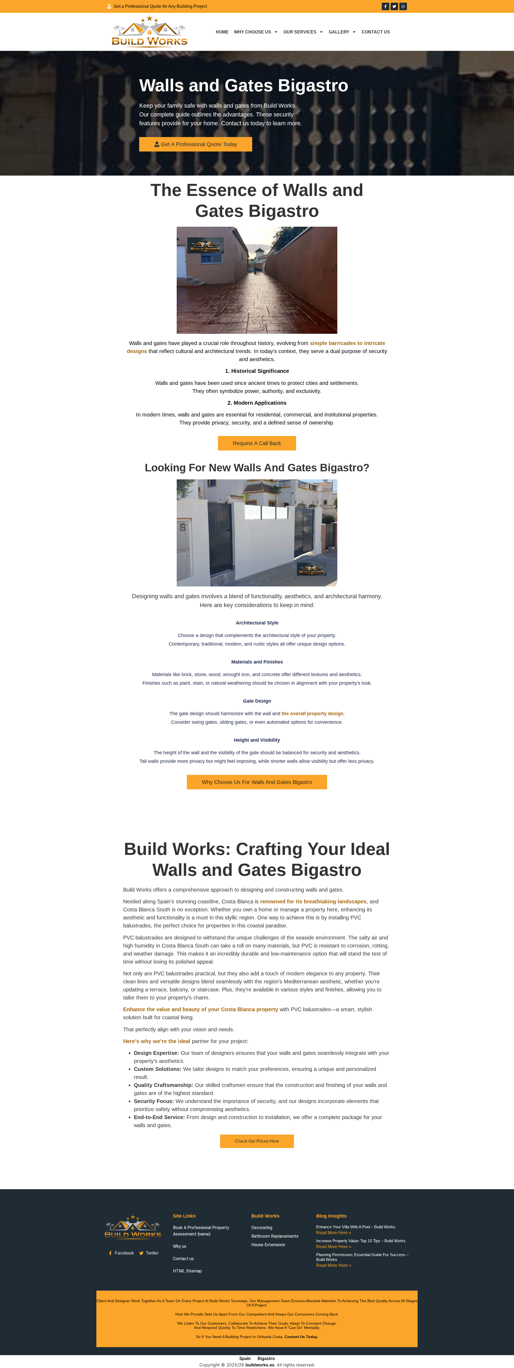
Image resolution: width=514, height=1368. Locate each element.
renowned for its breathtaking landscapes (313, 901)
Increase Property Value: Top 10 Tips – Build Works (361, 1240)
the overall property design (312, 713)
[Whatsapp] (403, 6)
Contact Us (376, 32)
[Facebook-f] (385, 6)
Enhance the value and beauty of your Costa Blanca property (200, 1009)
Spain (245, 1358)
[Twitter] (394, 6)
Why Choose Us (252, 32)
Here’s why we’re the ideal (156, 1041)
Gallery (339, 32)
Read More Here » (333, 1232)
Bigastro (266, 1358)
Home (222, 32)
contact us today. (301, 1337)
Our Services (300, 32)
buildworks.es (259, 1364)
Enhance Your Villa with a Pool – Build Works (355, 1227)
